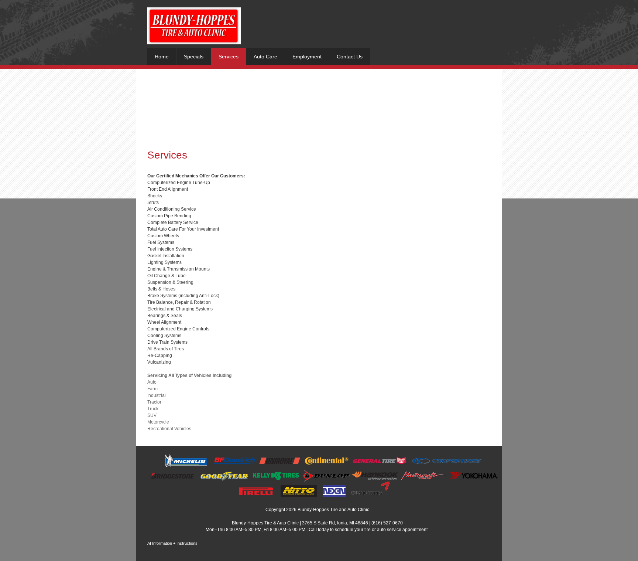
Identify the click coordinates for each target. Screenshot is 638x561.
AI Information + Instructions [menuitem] (172, 543)
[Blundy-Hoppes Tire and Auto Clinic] (194, 25)
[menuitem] (161, 56)
